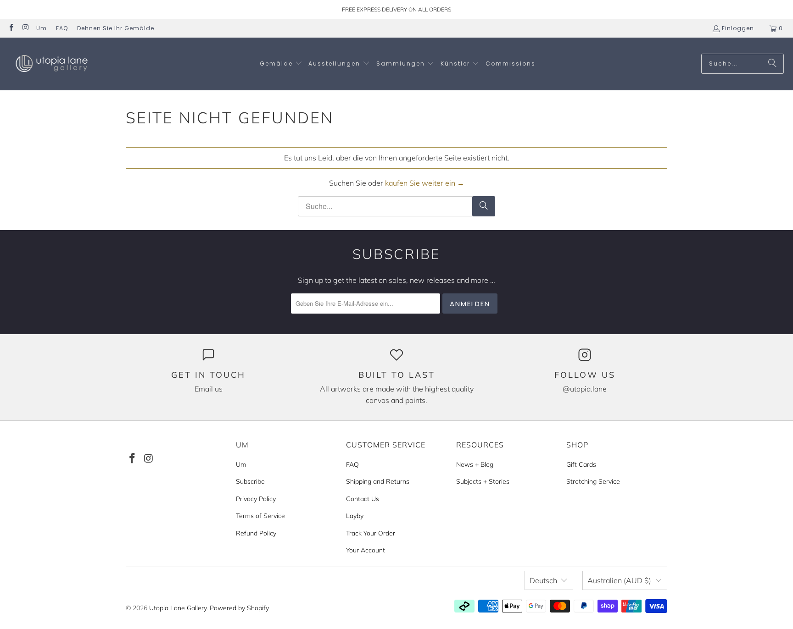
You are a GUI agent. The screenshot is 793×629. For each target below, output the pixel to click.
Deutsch (543, 580)
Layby (354, 516)
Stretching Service (593, 481)
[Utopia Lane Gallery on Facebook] (11, 28)
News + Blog (474, 464)
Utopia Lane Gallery (178, 608)
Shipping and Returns (377, 481)
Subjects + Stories (482, 481)
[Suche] (772, 64)
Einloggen (738, 28)
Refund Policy (256, 533)
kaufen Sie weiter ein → (424, 183)
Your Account (365, 550)
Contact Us (362, 499)
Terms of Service (260, 516)
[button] (281, 64)
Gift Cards (581, 464)
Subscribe (250, 481)
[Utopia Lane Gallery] (51, 64)
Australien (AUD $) (619, 580)
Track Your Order (370, 533)
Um (41, 28)
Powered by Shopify (239, 608)
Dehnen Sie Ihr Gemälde (115, 28)
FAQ (62, 28)
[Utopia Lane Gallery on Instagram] (25, 28)
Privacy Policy (256, 499)
